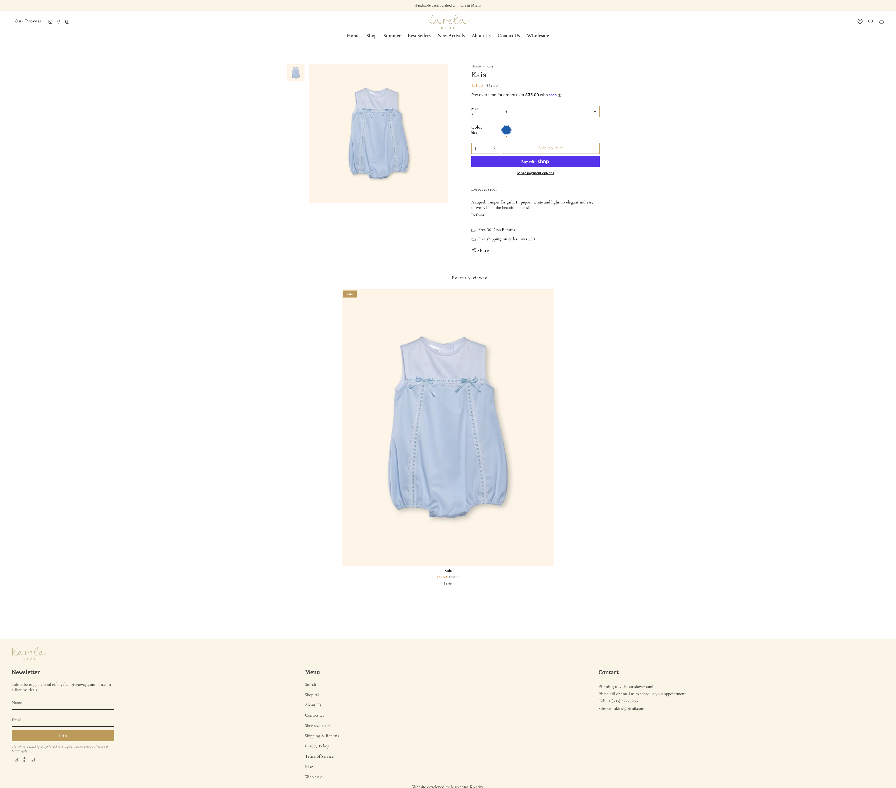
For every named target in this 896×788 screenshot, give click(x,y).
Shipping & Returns (322, 736)
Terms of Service (319, 756)
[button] (371, 36)
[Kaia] (448, 427)
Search (310, 684)
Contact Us (314, 715)
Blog (309, 766)
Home (476, 66)
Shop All (312, 694)
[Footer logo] (29, 653)
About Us (313, 705)
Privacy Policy (82, 747)
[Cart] (881, 21)
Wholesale (313, 777)
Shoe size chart (317, 725)
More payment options (535, 173)
